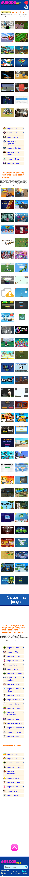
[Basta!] (21, 101)
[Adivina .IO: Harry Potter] (7, 218)
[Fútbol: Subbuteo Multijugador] (21, 368)
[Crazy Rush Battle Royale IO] (7, 406)
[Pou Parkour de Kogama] (7, 356)
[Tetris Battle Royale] (7, 101)
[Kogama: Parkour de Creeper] (21, 456)
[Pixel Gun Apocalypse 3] (7, 518)
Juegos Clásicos (13, 129)
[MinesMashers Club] (7, 556)
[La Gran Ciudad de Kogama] (21, 443)
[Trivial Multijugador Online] (7, 113)
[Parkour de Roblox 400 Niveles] (21, 205)
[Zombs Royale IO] (21, 243)
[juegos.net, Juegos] (10, 2)
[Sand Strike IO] (21, 51)
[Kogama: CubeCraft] (7, 568)
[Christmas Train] (21, 518)
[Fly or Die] (7, 506)
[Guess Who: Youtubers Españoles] (7, 543)
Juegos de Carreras (14, 704)
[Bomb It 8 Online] (7, 318)
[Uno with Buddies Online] (7, 293)
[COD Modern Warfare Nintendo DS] (21, 113)
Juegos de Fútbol (13, 648)
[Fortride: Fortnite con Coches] (7, 51)
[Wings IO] (21, 293)
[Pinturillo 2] (7, 243)
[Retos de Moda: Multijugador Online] (21, 256)
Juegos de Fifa (12, 133)
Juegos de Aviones (14, 732)
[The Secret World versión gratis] (7, 531)
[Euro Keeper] (7, 268)
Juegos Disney (12, 665)
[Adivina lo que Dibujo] (7, 381)
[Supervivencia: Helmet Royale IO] (7, 431)
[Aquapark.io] (21, 468)
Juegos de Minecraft (14, 673)
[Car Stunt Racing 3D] (7, 38)
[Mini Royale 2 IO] (21, 343)
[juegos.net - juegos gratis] (11, 862)
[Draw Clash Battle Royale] (7, 468)
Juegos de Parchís (13, 708)
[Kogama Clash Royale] (21, 481)
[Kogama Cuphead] (21, 76)
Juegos (24, 871)
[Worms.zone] (7, 76)
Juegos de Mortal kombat (13, 153)
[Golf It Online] (21, 38)
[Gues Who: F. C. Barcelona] (7, 205)
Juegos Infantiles (13, 795)
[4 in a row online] (7, 418)
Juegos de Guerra (13, 695)
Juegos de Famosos (14, 723)
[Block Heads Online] (21, 418)
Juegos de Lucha (13, 778)
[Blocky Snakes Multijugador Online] (7, 443)
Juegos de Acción (13, 700)
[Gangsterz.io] (21, 356)
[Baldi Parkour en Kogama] (21, 268)
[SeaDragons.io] (21, 531)
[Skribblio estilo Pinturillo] (7, 368)
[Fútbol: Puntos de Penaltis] (7, 343)
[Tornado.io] (21, 543)
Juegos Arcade (12, 754)
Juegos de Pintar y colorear (13, 690)
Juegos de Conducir (14, 148)
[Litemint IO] (21, 556)
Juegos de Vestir (13, 661)
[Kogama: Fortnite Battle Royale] (21, 568)
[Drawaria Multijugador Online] (21, 431)
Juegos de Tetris (13, 684)
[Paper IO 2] (7, 306)
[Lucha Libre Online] (7, 230)
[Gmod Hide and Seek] (21, 381)
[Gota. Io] (21, 393)
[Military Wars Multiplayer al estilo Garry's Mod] (21, 493)
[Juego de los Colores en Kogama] (21, 406)
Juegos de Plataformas (11, 773)
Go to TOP (14, 847)
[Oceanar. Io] (21, 218)
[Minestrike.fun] (21, 318)
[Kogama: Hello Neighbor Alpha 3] (21, 506)
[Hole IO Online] (7, 331)
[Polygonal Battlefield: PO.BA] (7, 393)
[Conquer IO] (21, 306)
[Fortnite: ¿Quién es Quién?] (7, 256)
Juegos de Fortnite (13, 163)
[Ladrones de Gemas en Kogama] (7, 493)
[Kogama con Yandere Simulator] (21, 230)
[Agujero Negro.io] (7, 26)
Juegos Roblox (12, 137)
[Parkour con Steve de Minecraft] (7, 281)
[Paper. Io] (21, 281)
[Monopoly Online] (21, 88)
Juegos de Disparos (14, 159)
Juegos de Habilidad (14, 728)
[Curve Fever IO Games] (21, 331)
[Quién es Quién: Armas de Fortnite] (7, 456)
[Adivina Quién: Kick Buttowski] (7, 481)
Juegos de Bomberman (11, 714)
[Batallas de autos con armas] (21, 193)
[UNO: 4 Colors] (21, 63)
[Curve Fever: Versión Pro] (21, 581)
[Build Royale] (21, 26)
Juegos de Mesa (13, 736)
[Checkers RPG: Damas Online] (7, 581)
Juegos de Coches (13, 656)
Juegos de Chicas (13, 782)
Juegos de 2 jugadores (11, 142)
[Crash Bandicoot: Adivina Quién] (7, 193)
